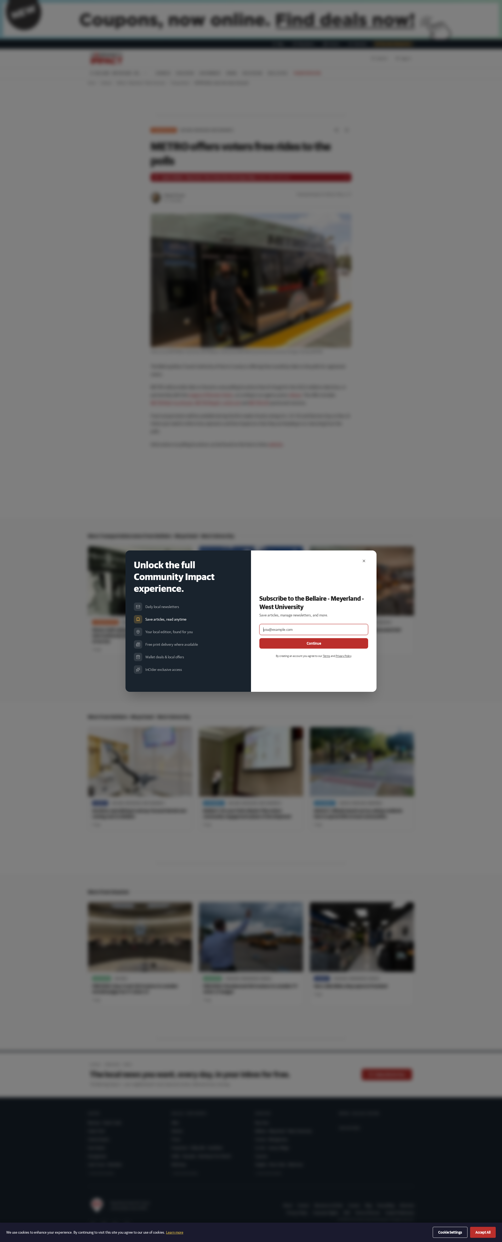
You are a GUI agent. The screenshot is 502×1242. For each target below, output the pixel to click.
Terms (326, 656)
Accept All (482, 1232)
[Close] (364, 561)
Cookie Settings (450, 1232)
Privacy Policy (343, 656)
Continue (314, 643)
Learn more (174, 1232)
